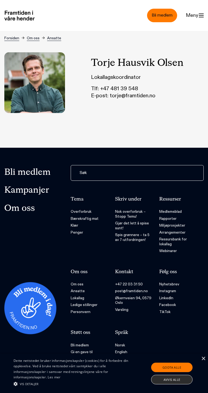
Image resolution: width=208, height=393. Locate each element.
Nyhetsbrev (169, 284)
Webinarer (168, 250)
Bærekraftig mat (85, 218)
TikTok (165, 311)
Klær (74, 225)
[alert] (104, 373)
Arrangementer (172, 232)
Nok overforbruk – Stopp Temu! (130, 214)
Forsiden (11, 38)
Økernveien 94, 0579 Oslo (133, 300)
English (121, 352)
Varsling (121, 309)
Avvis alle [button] (172, 380)
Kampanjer (26, 190)
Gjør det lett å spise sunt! (132, 226)
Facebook (167, 304)
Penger (77, 232)
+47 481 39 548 (119, 88)
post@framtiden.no (131, 291)
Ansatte (54, 38)
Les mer (54, 377)
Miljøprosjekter (172, 225)
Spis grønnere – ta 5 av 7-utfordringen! (132, 237)
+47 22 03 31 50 (129, 284)
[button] (72, 383)
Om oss (33, 38)
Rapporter (168, 218)
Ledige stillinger (84, 304)
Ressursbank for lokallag (173, 242)
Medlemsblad (170, 211)
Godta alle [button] (171, 367)
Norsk (120, 345)
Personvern (80, 311)
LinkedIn (166, 298)
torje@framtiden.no (132, 95)
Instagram (167, 291)
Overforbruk (81, 211)
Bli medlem (27, 172)
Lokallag (77, 298)
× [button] (203, 359)
